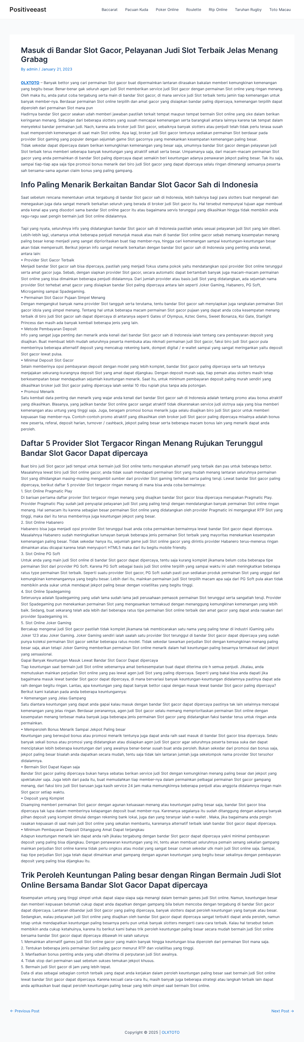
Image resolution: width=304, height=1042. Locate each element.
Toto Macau (280, 9)
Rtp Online (218, 9)
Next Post (282, 1011)
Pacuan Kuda (136, 9)
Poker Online (167, 9)
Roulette (193, 9)
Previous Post (24, 1011)
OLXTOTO (30, 82)
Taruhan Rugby (248, 9)
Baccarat (110, 9)
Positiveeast (28, 9)
